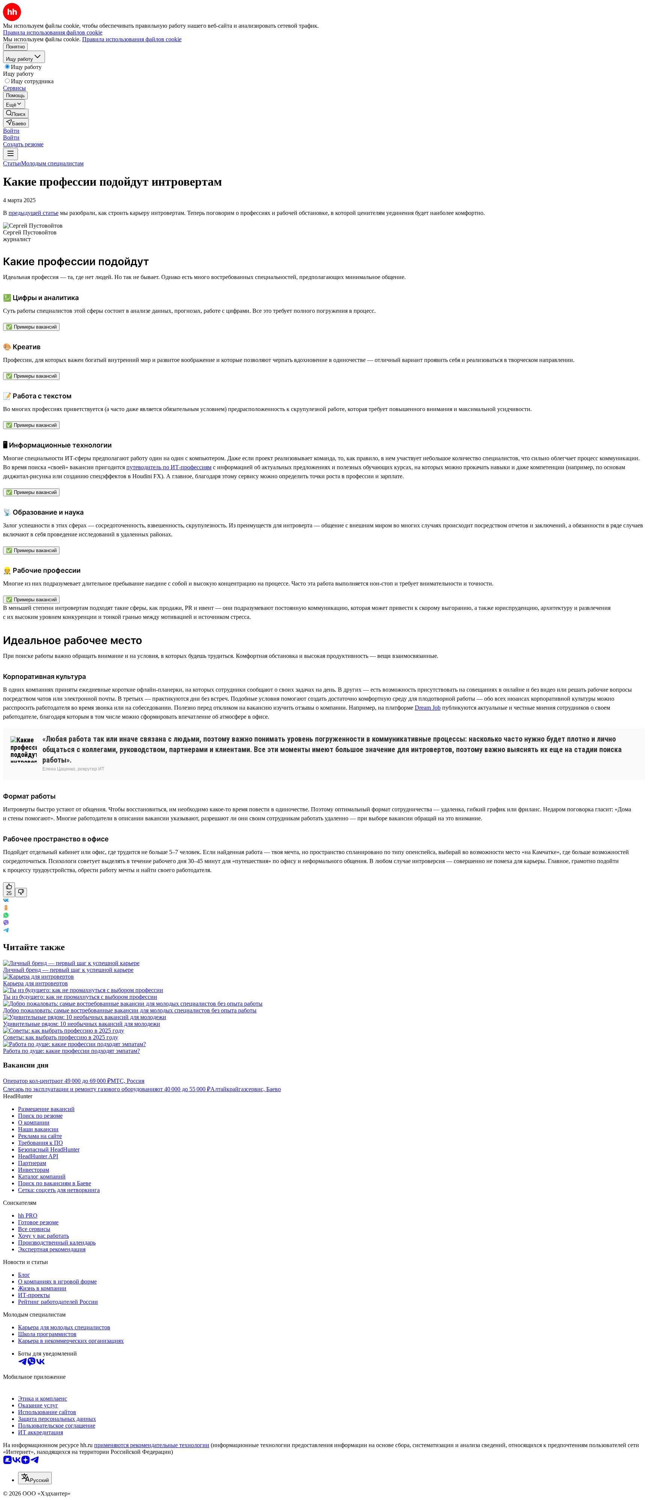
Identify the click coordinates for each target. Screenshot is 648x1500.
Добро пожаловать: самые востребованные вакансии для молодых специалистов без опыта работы (129, 1010)
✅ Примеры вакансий (31, 327)
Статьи (12, 163)
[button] (11, 131)
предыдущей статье (33, 213)
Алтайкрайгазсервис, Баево (245, 1089)
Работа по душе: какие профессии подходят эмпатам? (71, 1051)
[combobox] (35, 1478)
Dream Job (428, 707)
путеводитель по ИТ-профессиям (169, 467)
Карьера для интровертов (35, 983)
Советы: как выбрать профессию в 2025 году (60, 1037)
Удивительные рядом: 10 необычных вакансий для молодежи (81, 1024)
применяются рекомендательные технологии (151, 1445)
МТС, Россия (127, 1081)
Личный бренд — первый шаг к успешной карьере (68, 970)
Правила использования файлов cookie (132, 39)
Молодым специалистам (52, 163)
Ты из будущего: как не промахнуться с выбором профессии (80, 997)
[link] (15, 113)
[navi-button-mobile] (10, 154)
